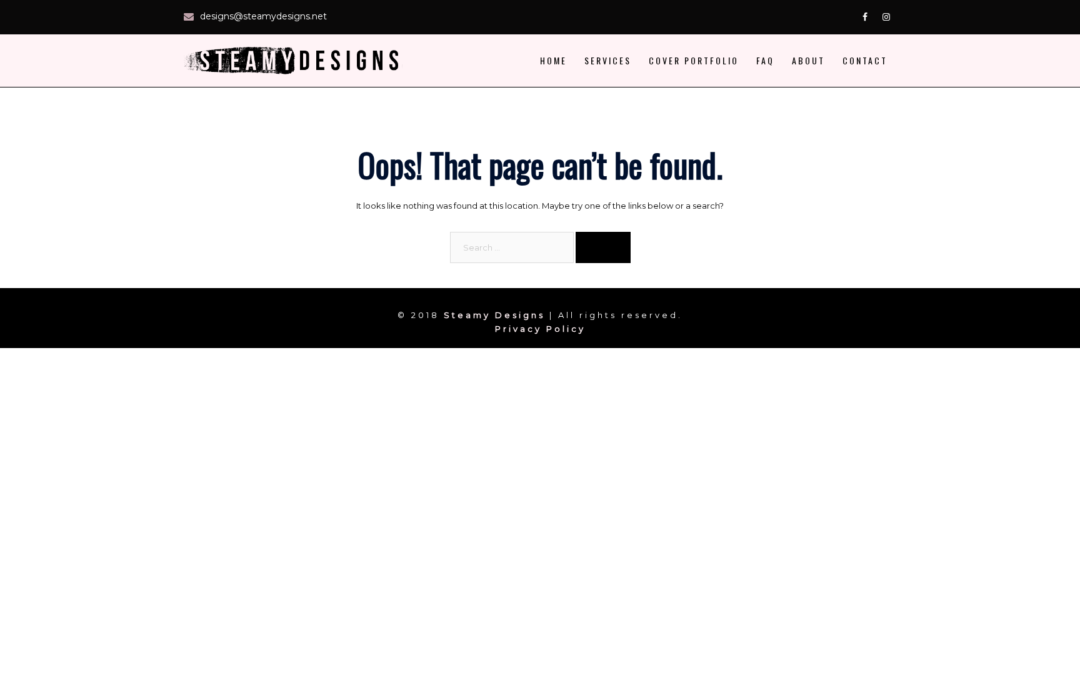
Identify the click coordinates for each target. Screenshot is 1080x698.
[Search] (603, 247)
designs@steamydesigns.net (263, 16)
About (808, 60)
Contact (865, 60)
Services (607, 60)
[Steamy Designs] (296, 59)
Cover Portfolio (694, 60)
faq (765, 60)
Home (553, 60)
